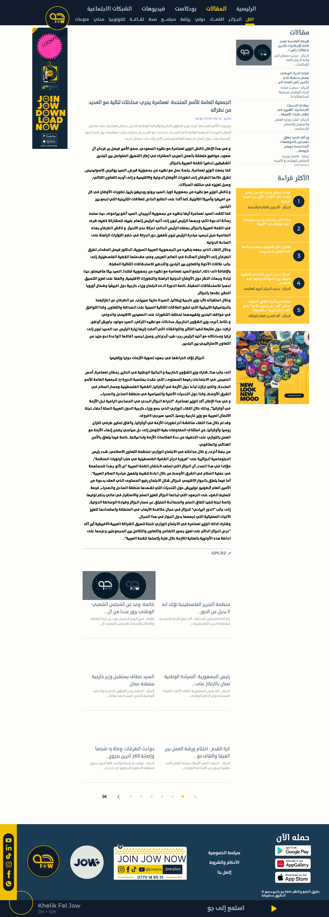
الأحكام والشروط (224, 862)
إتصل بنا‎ (224, 872)
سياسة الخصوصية (224, 853)
